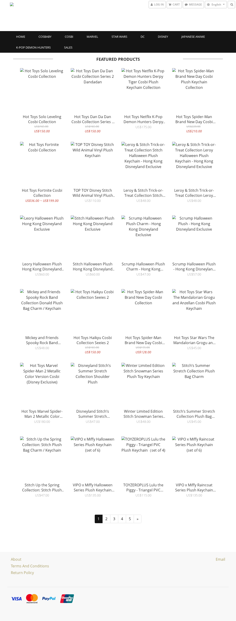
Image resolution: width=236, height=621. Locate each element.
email (220, 559)
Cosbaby (44, 37)
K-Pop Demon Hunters (33, 47)
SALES (68, 47)
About (16, 559)
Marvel (92, 37)
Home (20, 37)
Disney (163, 37)
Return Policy (22, 572)
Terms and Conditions (30, 566)
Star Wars (119, 37)
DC (143, 37)
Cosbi (69, 37)
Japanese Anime (193, 37)
